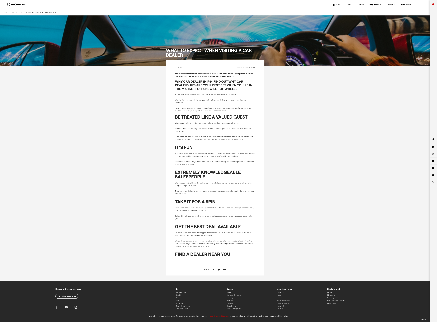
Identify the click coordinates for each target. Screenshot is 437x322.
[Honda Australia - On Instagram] (76, 307)
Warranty (230, 301)
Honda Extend (231, 306)
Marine (329, 292)
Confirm (423, 319)
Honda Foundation (283, 303)
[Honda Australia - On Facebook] (56, 307)
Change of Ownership (234, 295)
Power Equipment (333, 298)
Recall (229, 292)
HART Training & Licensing (336, 301)
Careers (279, 298)
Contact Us (280, 292)
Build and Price (181, 292)
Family (178, 298)
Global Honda (331, 303)
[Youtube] (66, 307)
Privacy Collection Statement (218, 316)
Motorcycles (331, 295)
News (279, 295)
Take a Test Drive (182, 309)
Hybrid (178, 295)
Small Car (179, 303)
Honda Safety (281, 306)
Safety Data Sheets (283, 301)
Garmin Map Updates (234, 309)
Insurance (230, 303)
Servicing (230, 298)
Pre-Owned (280, 309)
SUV (177, 301)
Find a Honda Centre (183, 306)
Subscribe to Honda (69, 296)
